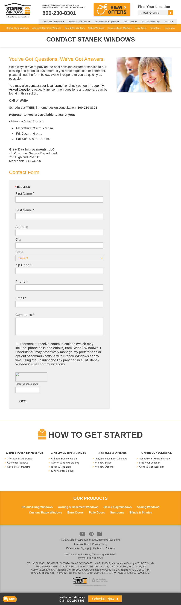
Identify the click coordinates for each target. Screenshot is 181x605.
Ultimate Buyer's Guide (64, 458)
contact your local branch (46, 85)
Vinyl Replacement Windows (111, 458)
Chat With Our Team (90, 330)
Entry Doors (140, 28)
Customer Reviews (17, 462)
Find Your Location (149, 462)
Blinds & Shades (141, 512)
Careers (110, 548)
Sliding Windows (96, 28)
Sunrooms (170, 28)
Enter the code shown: (27, 384)
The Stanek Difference (19, 458)
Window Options (104, 466)
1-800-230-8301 (89, 322)
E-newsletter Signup (62, 470)
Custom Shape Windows (120, 28)
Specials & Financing (150, 21)
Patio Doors (155, 28)
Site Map (97, 548)
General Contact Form (151, 466)
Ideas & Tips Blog (61, 466)
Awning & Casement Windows (46, 28)
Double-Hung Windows (17, 28)
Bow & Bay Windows (75, 28)
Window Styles (103, 462)
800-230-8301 (75, 600)
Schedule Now (103, 599)
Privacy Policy (99, 544)
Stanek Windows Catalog (65, 462)
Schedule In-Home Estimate (155, 458)
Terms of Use (81, 544)
